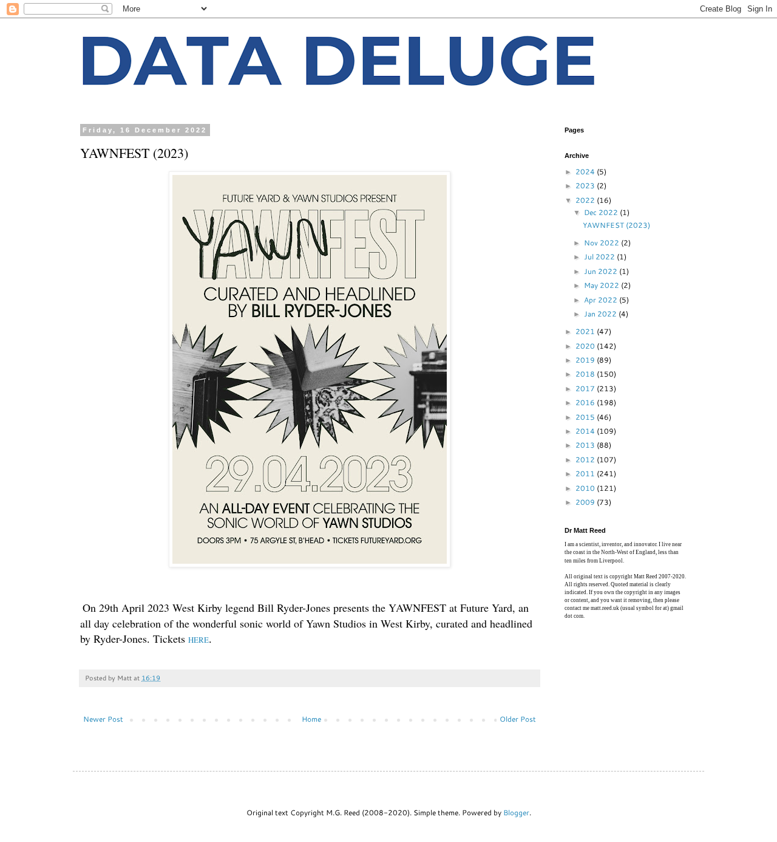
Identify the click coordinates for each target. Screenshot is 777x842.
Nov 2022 (602, 243)
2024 (586, 171)
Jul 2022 (600, 257)
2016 (586, 402)
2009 (586, 502)
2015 (586, 417)
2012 (586, 459)
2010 (586, 488)
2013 (586, 445)
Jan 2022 (601, 314)
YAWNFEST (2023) (616, 225)
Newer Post (103, 719)
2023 (586, 185)
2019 (586, 360)
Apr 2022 (601, 300)
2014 (586, 431)
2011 (586, 473)
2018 (586, 374)
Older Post (518, 719)
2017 (586, 388)
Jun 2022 (601, 271)
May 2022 (602, 285)
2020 (586, 346)
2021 (586, 331)
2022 (586, 200)
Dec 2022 (602, 212)
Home (311, 719)
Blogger (516, 812)
